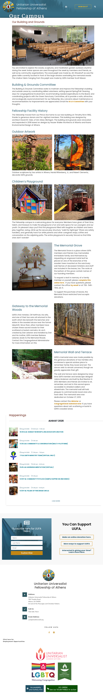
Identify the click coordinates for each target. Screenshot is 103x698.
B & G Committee (76, 101)
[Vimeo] (54, 632)
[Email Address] (24, 617)
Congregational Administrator (68, 403)
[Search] (95, 7)
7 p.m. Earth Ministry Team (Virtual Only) (37, 455)
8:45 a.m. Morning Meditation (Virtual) (37, 467)
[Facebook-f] (49, 632)
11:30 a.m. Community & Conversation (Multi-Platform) (44, 444)
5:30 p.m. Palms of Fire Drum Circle (34, 491)
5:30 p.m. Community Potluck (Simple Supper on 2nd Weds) (44, 479)
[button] (66, 6)
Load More (56, 501)
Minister (75, 401)
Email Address (33, 617)
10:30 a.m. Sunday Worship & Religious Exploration (41, 432)
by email (74, 285)
